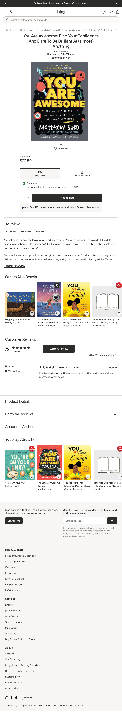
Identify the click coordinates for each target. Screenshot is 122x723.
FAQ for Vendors (14, 590)
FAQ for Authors (13, 584)
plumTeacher (12, 616)
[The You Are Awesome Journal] (49, 462)
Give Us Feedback (14, 578)
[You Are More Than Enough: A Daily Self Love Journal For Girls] (76, 299)
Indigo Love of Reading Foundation (23, 665)
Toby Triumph (68, 54)
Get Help (10, 567)
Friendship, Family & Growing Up (45, 30)
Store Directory (13, 622)
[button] (4, 12)
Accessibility (12, 688)
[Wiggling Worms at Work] (20, 299)
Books (9, 30)
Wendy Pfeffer (12, 322)
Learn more (92, 207)
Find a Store (11, 572)
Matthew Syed (61, 51)
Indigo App (11, 627)
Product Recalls (13, 682)
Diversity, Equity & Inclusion (19, 670)
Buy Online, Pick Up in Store (20, 639)
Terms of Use (81, 705)
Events (8, 604)
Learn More (13, 520)
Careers (9, 653)
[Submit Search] (6, 19)
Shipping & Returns (15, 561)
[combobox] (63, 20)
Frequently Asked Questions (20, 555)
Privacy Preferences (63, 705)
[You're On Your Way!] (20, 462)
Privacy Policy (45, 705)
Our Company (12, 659)
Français (28, 697)
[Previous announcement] (5, 3)
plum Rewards (12, 610)
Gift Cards (10, 633)
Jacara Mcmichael (72, 325)
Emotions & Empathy (74, 30)
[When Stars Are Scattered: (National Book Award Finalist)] (49, 299)
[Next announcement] (116, 3)
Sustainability (12, 676)
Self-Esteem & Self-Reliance (100, 30)
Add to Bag (67, 197)
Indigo (15, 705)
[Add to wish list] (32, 313)
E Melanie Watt (12, 486)
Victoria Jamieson (46, 325)
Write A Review (59, 348)
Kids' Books (21, 30)
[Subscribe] (112, 520)
